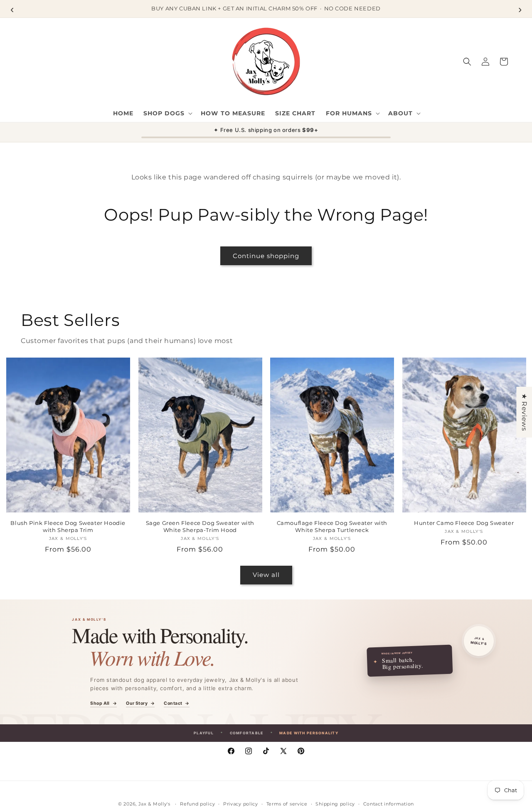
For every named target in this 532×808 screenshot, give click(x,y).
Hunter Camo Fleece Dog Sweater (464, 523)
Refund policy (197, 804)
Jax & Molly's (154, 804)
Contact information (388, 804)
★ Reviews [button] (524, 411)
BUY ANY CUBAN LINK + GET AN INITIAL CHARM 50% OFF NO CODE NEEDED (265, 8)
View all (266, 575)
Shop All (103, 703)
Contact (176, 703)
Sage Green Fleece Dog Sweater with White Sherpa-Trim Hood (200, 526)
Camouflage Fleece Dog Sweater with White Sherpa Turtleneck (332, 526)
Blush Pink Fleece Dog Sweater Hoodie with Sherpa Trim (68, 526)
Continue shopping (266, 256)
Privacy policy (240, 804)
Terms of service (287, 804)
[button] (167, 113)
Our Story (140, 703)
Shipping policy (335, 804)
